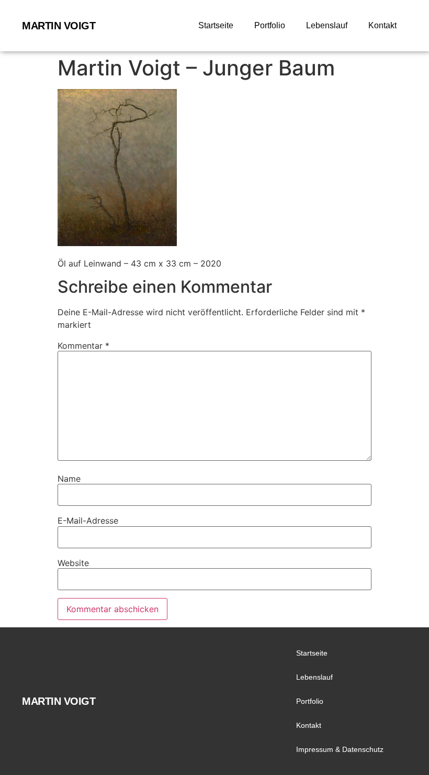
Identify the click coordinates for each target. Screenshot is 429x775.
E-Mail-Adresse (88, 520)
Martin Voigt (58, 25)
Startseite (215, 25)
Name (69, 478)
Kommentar (83, 345)
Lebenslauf (326, 25)
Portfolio (269, 25)
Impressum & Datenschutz (339, 749)
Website (73, 563)
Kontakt (382, 25)
